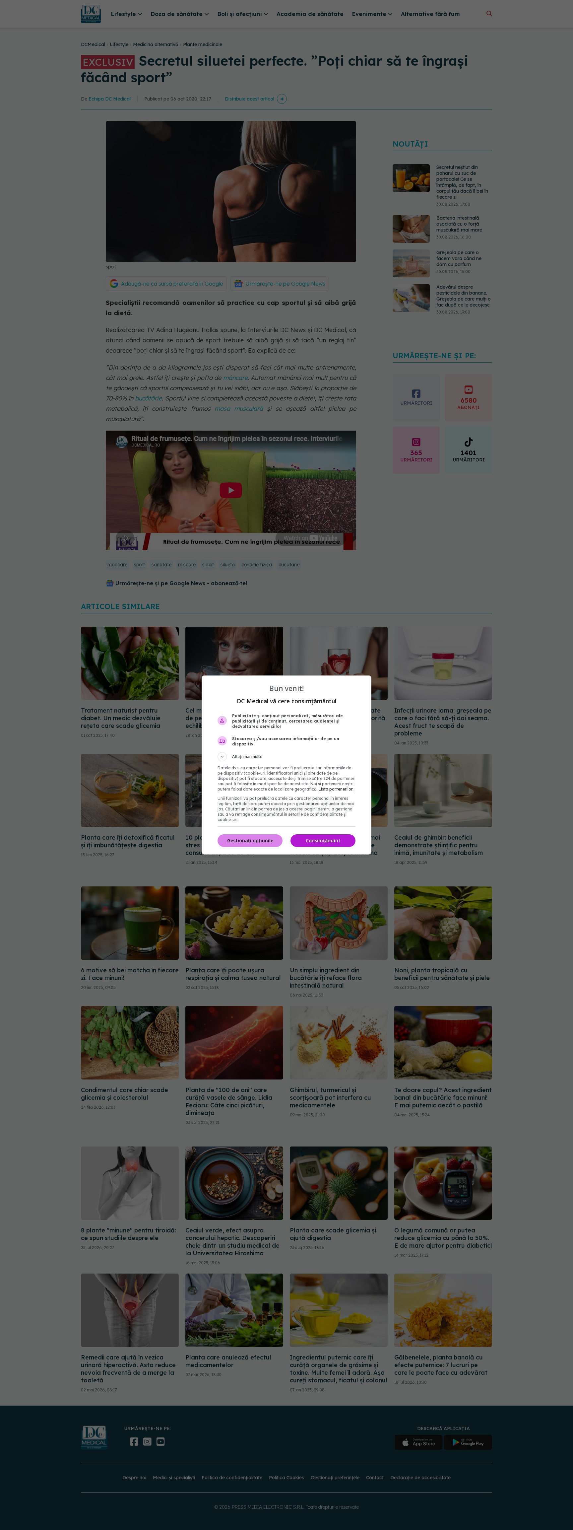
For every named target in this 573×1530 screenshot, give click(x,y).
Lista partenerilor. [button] (336, 789)
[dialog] (286, 765)
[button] (286, 756)
